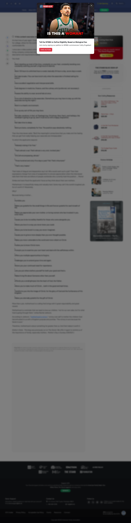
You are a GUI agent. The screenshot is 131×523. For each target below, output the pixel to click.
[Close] (91, 5)
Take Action (45, 50)
